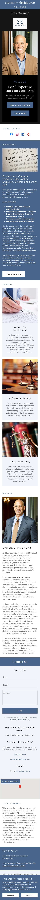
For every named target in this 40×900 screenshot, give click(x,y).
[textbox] (20, 677)
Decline (10, 895)
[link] (20, 23)
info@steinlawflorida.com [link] (20, 759)
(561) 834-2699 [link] (20, 754)
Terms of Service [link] (21, 719)
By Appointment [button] (21, 771)
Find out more (13, 274)
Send (20, 711)
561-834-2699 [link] (20, 13)
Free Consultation (20, 105)
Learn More (20, 113)
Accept (29, 895)
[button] (29, 771)
